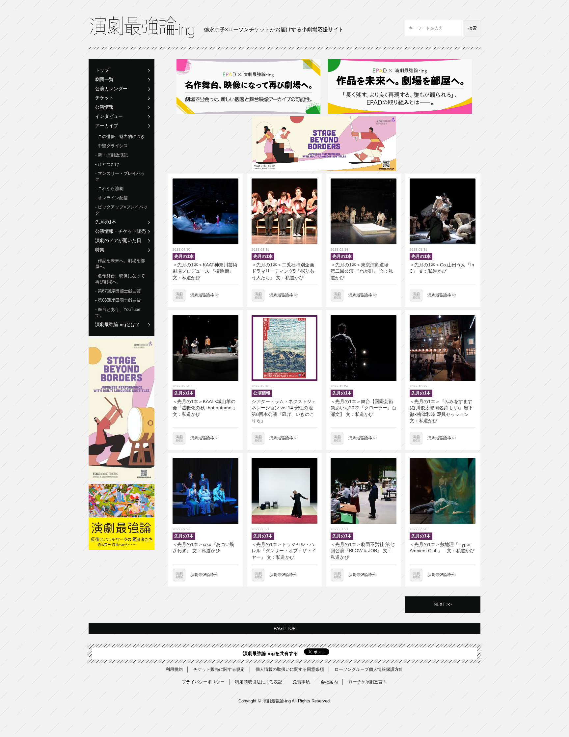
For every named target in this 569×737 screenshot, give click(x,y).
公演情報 (104, 107)
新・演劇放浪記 (113, 154)
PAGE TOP (285, 628)
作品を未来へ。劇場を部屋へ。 (120, 263)
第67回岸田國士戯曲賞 (119, 290)
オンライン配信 (113, 197)
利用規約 (174, 669)
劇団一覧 (104, 79)
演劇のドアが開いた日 (118, 240)
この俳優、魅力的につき (121, 136)
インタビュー (109, 116)
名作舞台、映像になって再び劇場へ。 (120, 278)
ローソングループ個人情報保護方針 (369, 669)
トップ (102, 70)
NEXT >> (443, 604)
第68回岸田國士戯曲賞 (119, 300)
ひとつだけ (108, 164)
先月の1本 (105, 222)
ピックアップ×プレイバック (121, 210)
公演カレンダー (111, 88)
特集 (99, 249)
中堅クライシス (113, 145)
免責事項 (301, 681)
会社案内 (329, 681)
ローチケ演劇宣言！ (367, 681)
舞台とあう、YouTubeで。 (117, 312)
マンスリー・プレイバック (120, 176)
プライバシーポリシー (203, 681)
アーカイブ (106, 125)
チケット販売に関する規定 (219, 669)
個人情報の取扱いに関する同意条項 (290, 669)
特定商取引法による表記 (258, 681)
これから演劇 (110, 188)
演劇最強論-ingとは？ (117, 324)
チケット (104, 97)
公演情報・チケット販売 (120, 231)
